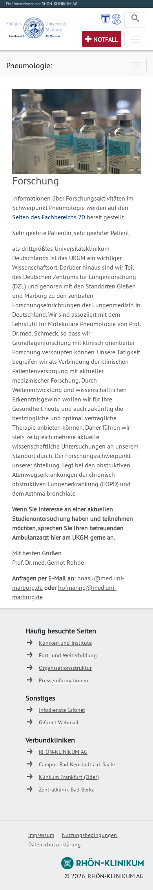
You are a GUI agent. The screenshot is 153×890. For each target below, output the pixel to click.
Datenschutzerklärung (54, 844)
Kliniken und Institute (65, 642)
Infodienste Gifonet (62, 709)
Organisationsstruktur (65, 667)
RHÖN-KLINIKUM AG (63, 751)
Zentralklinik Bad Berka (67, 789)
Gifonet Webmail (58, 722)
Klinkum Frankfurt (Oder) (69, 777)
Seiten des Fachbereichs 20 (48, 217)
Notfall (105, 39)
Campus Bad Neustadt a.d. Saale (77, 764)
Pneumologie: (29, 65)
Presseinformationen (63, 680)
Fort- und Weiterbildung (68, 655)
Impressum (41, 835)
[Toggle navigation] (135, 20)
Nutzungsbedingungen (89, 835)
